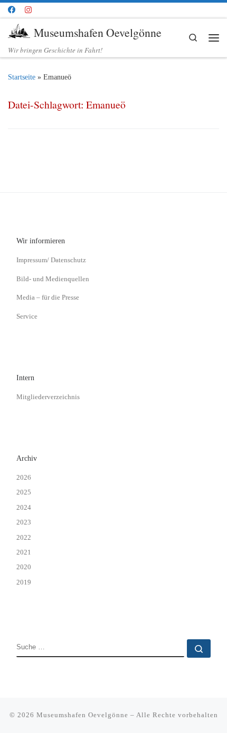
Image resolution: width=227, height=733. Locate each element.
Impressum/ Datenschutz (51, 260)
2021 (23, 552)
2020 (23, 567)
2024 (23, 507)
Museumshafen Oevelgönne (82, 715)
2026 (23, 477)
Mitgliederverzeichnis (48, 397)
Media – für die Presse (47, 297)
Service (26, 316)
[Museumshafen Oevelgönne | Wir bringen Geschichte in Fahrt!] (19, 30)
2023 (23, 522)
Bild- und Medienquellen (52, 279)
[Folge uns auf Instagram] (28, 10)
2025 (23, 492)
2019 (23, 582)
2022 (23, 537)
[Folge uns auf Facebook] (12, 10)
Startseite (21, 77)
